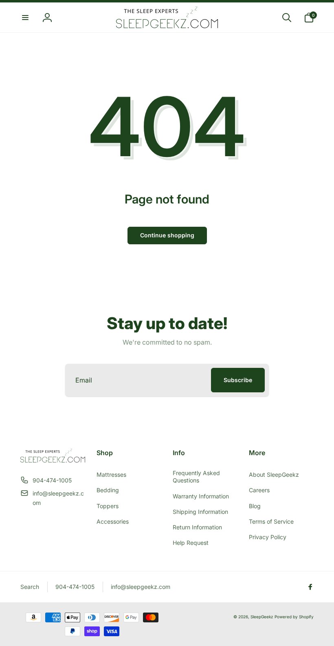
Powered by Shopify (294, 616)
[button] (25, 18)
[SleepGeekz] (52, 460)
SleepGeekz (261, 616)
